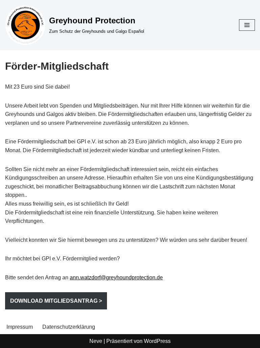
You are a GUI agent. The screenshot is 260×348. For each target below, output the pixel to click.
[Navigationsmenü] (247, 25)
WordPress (157, 341)
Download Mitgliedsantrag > (56, 301)
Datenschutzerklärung (68, 327)
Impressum (19, 327)
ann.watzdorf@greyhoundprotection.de (116, 277)
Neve (95, 341)
